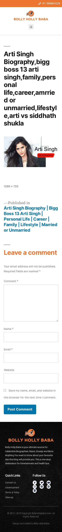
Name (8, 329)
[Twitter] (42, 483)
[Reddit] (42, 487)
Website (9, 370)
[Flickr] (35, 491)
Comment (11, 281)
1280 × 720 (11, 186)
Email (8, 349)
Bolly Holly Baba (41, 523)
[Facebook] (35, 483)
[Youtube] (49, 483)
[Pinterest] (49, 487)
